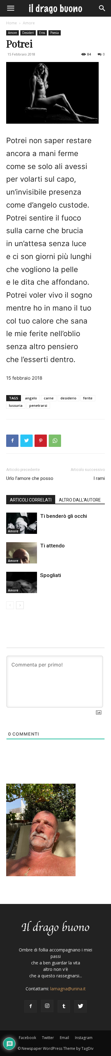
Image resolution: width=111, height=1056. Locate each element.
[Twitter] (26, 441)
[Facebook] (12, 441)
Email (64, 1037)
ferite (87, 398)
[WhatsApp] (55, 441)
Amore (29, 23)
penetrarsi (38, 405)
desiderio (68, 398)
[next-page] (20, 605)
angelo (31, 398)
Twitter (48, 1037)
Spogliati (50, 575)
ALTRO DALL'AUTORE (80, 499)
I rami (99, 478)
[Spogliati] (21, 582)
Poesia (54, 33)
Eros (42, 33)
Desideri (28, 33)
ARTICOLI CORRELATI (30, 499)
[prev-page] (10, 605)
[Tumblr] (64, 1006)
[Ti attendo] (21, 552)
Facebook (27, 1037)
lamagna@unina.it (68, 989)
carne (49, 398)
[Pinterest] (41, 441)
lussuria (16, 405)
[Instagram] (47, 1006)
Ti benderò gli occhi (63, 516)
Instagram (83, 1037)
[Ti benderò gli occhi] (21, 523)
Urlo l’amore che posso (29, 478)
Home (11, 23)
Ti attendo (52, 545)
